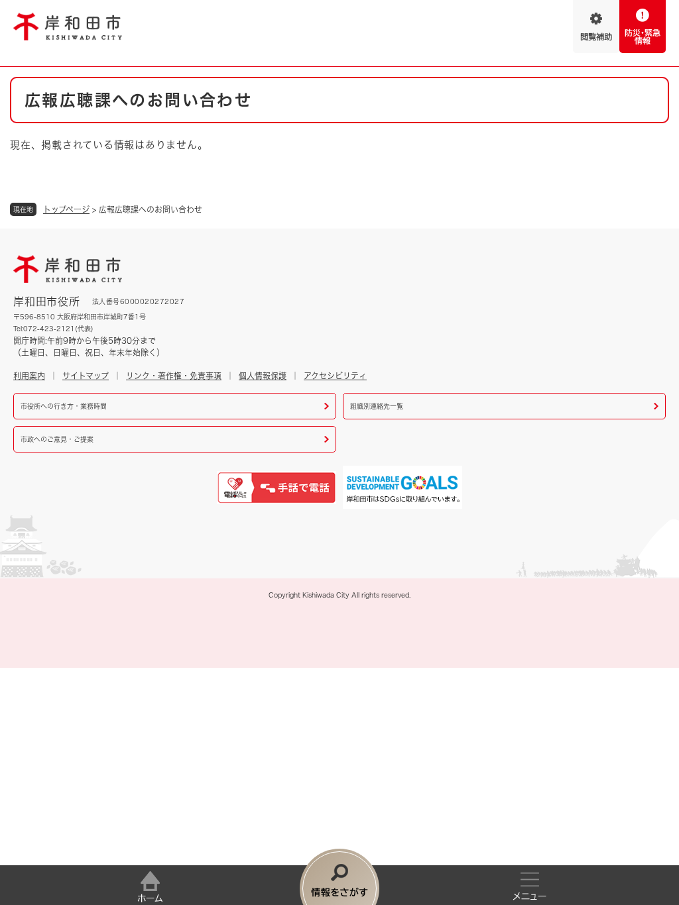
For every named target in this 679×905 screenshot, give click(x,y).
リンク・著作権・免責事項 (173, 376)
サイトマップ (85, 376)
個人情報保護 (262, 376)
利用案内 (29, 376)
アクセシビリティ (335, 376)
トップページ (66, 209)
